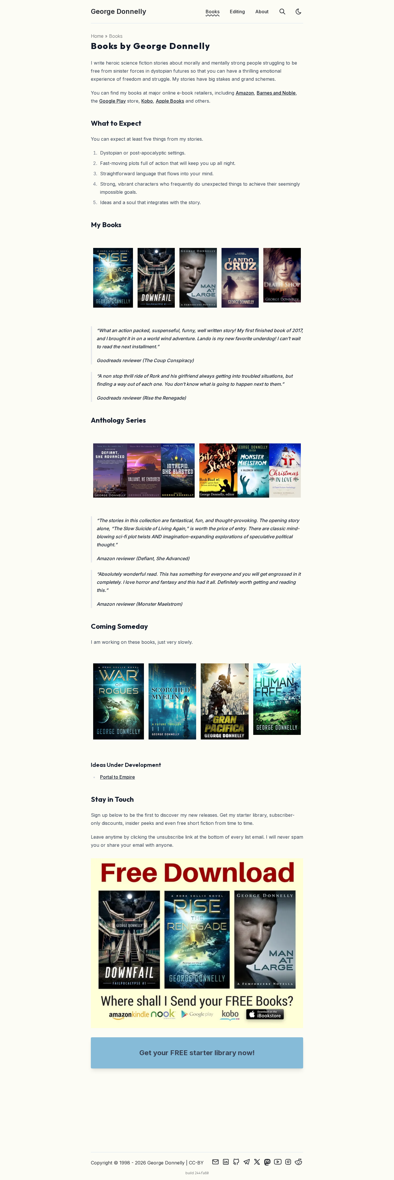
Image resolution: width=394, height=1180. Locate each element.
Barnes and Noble (276, 93)
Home (97, 36)
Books (212, 11)
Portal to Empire (117, 777)
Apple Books (170, 101)
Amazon (245, 93)
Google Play (112, 101)
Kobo (147, 101)
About (262, 11)
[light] (298, 11)
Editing (237, 11)
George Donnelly (118, 11)
